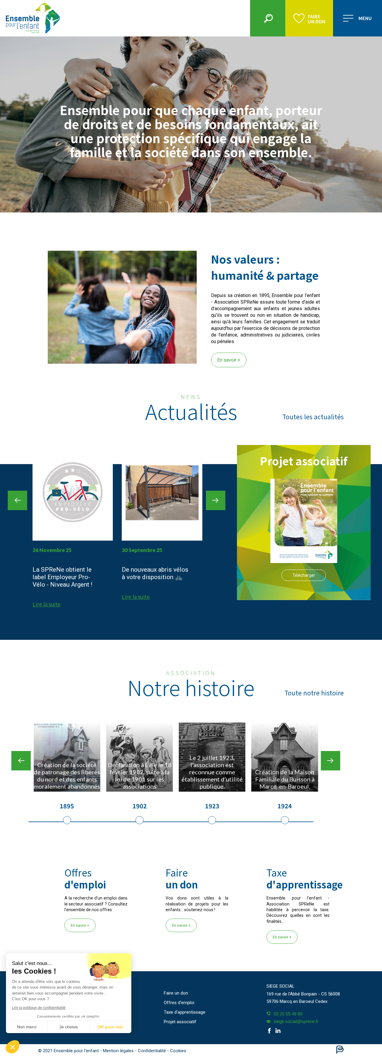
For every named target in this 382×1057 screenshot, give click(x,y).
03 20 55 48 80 (288, 1013)
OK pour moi (110, 1026)
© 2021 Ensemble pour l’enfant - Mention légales (86, 1050)
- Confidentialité (151, 1050)
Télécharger (303, 575)
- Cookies (176, 1050)
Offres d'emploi (179, 1002)
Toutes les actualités (313, 416)
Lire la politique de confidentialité (39, 1008)
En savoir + (228, 360)
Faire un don (176, 993)
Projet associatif (180, 1021)
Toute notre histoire (314, 692)
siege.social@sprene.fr (296, 1021)
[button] (12, 1047)
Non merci (26, 1026)
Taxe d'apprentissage (184, 1012)
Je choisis (68, 1026)
